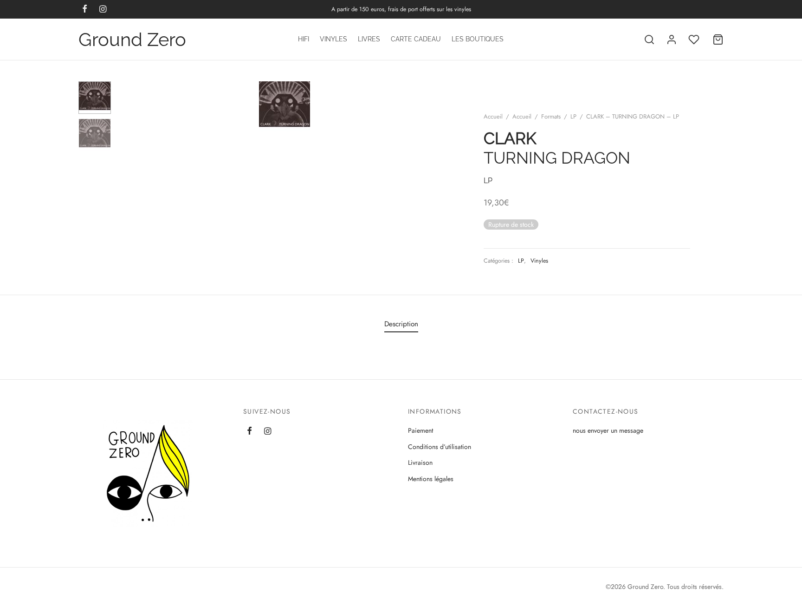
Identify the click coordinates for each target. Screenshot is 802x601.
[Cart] (718, 39)
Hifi (303, 39)
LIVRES (369, 39)
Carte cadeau (416, 39)
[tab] (401, 324)
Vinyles (333, 39)
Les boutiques (478, 39)
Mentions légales (430, 478)
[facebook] (249, 432)
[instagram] (267, 432)
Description (401, 324)
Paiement (420, 430)
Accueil (493, 116)
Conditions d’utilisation (439, 446)
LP (573, 116)
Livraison (420, 462)
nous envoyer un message (608, 430)
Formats (551, 116)
